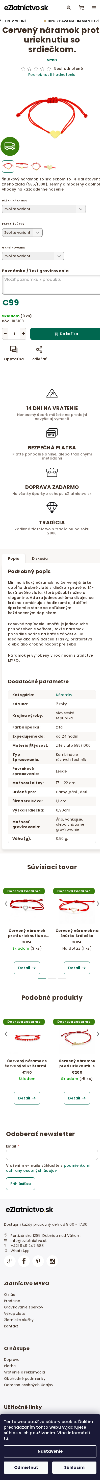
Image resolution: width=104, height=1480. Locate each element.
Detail (24, 967)
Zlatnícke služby (19, 1319)
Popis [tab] (13, 558)
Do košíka (69, 333)
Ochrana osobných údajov (28, 1384)
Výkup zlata (14, 1313)
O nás (9, 1294)
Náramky (64, 694)
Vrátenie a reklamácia (24, 1372)
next (98, 904)
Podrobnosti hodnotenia (52, 74)
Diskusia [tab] (40, 558)
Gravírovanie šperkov (23, 1307)
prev (6, 904)
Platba (10, 1365)
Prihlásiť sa (20, 1183)
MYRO (52, 60)
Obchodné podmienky (24, 1378)
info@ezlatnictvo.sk (29, 1240)
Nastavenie (50, 1451)
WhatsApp (20, 1250)
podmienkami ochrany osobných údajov (48, 1168)
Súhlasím (74, 1467)
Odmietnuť (26, 1467)
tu (6, 1438)
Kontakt (11, 1326)
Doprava (12, 1359)
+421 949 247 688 (27, 1245)
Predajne (12, 1300)
